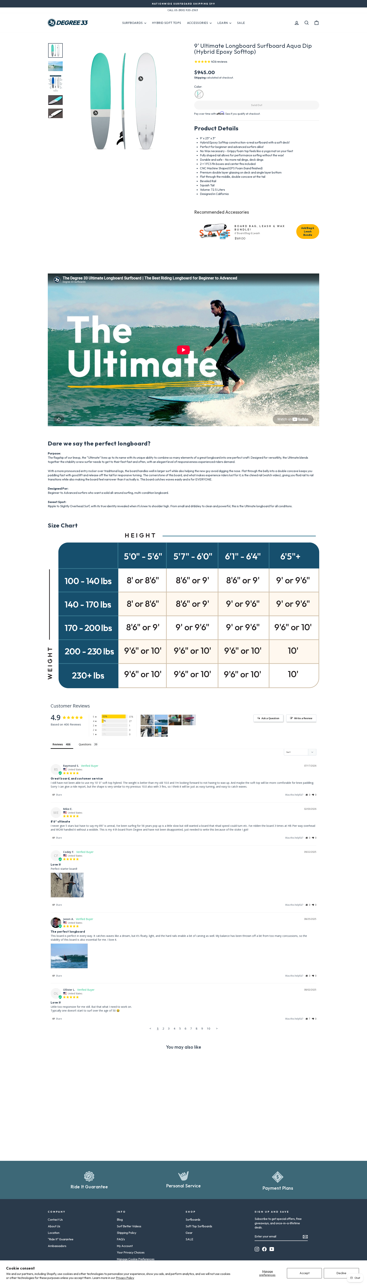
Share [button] (58, 794)
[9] (147, 720)
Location (53, 1233)
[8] (175, 720)
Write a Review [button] (303, 718)
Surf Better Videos (129, 1226)
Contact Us (55, 1219)
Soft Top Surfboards (199, 1226)
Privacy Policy (125, 1278)
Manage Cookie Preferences (135, 1259)
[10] (161, 720)
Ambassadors (57, 1246)
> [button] (217, 1028)
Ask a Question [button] (270, 718)
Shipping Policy (126, 1233)
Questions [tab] (85, 744)
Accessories (198, 23)
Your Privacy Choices (131, 1252)
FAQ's (121, 1239)
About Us (54, 1226)
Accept (304, 1273)
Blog (120, 1219)
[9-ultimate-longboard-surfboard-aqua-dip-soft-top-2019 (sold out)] (199, 94)
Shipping (200, 77)
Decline (341, 1273)
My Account (125, 1246)
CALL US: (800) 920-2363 (182, 10)
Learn (222, 23)
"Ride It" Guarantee (60, 1239)
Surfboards (132, 23)
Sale (241, 23)
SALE (189, 1239)
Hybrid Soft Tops (166, 23)
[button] (308, 794)
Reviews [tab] (58, 744)
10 (208, 1028)
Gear (189, 1233)
